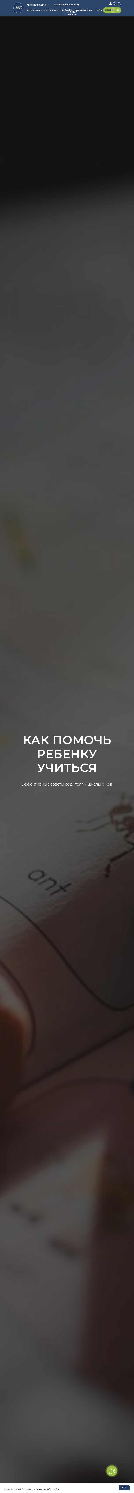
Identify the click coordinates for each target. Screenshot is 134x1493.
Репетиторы (33, 10)
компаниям (50, 10)
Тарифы (79, 10)
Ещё (98, 10)
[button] (114, 10)
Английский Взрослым (66, 5)
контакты (66, 10)
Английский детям (37, 5)
